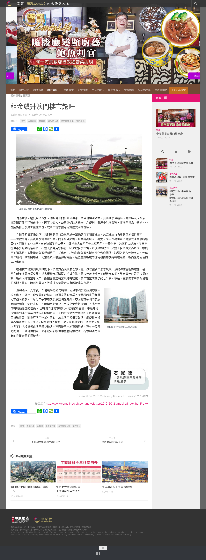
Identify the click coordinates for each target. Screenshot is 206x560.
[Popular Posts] (175, 152)
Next (198, 45)
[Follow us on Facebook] (165, 98)
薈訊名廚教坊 (178, 90)
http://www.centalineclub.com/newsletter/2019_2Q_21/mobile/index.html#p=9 (97, 403)
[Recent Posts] (162, 152)
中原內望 (69, 90)
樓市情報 (52, 90)
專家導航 (113, 90)
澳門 (23, 121)
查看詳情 (187, 76)
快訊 (158, 130)
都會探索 (83, 90)
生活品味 (97, 90)
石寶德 (26, 95)
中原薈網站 (38, 3)
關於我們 (24, 90)
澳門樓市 (80, 121)
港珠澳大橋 (53, 121)
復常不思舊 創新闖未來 (182, 177)
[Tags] (188, 152)
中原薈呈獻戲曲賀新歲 (169, 133)
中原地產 (32, 121)
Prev (8, 45)
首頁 (12, 90)
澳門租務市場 (67, 121)
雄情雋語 (38, 90)
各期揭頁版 (144, 90)
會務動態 (129, 90)
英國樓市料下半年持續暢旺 (118, 487)
